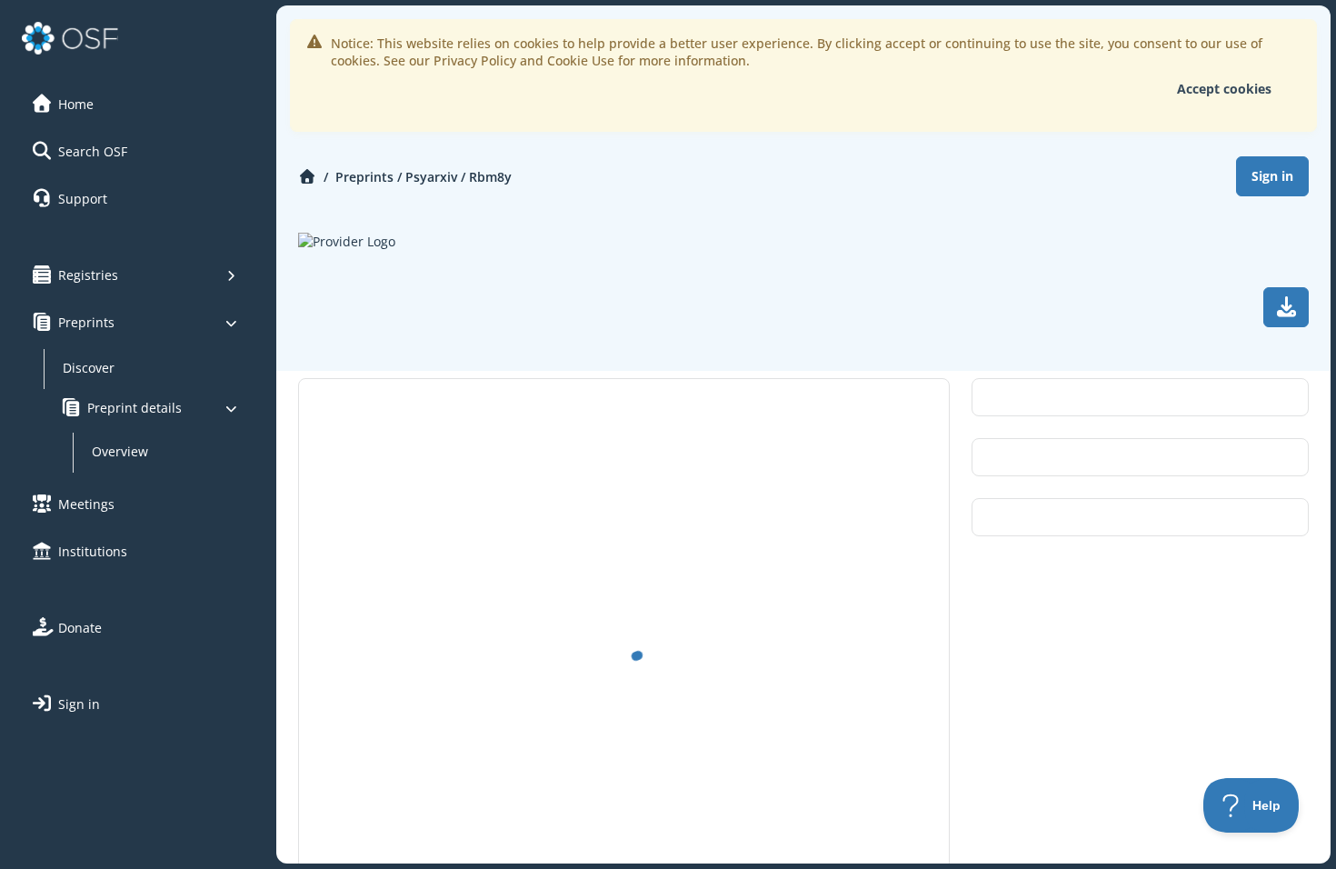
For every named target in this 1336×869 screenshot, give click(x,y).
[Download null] (1286, 307)
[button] (135, 104)
